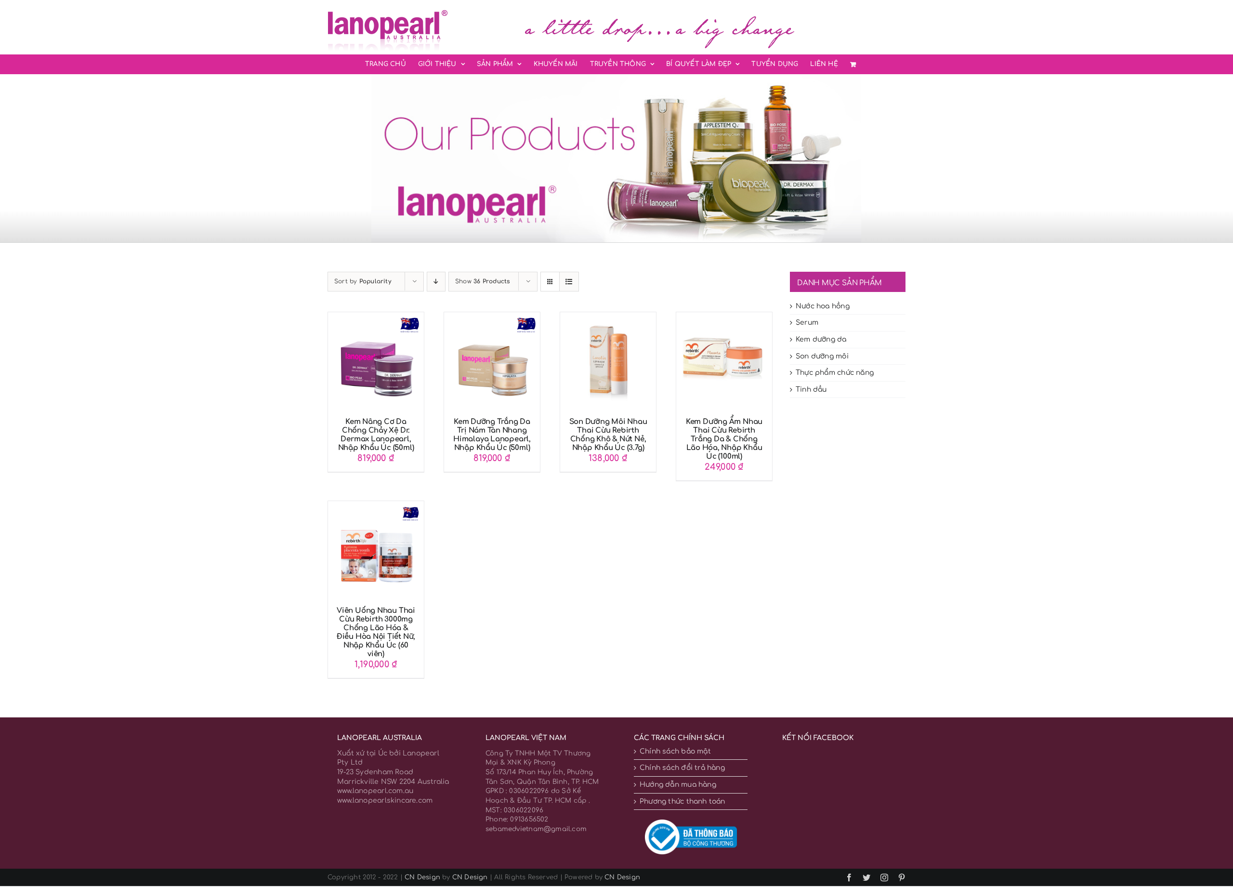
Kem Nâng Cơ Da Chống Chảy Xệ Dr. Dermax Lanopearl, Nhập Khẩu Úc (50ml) (376, 435)
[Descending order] (436, 281)
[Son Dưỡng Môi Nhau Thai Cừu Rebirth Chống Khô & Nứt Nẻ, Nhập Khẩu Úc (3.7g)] (608, 316)
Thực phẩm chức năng (835, 372)
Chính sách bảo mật (675, 751)
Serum (807, 322)
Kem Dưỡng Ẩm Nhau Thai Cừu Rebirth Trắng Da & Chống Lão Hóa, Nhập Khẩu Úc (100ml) (724, 439)
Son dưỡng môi (822, 356)
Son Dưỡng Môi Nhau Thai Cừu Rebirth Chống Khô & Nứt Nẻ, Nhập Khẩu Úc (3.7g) (608, 435)
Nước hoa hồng (823, 306)
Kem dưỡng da (821, 339)
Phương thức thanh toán (682, 801)
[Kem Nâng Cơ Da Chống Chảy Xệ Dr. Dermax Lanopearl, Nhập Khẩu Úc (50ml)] (376, 316)
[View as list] (569, 281)
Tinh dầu (811, 389)
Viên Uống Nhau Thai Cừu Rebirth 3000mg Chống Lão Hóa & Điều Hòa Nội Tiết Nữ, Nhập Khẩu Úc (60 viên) (376, 632)
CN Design (422, 877)
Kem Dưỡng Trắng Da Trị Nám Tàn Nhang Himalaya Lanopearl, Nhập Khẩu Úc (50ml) (492, 435)
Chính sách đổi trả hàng (682, 767)
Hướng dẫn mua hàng (678, 784)
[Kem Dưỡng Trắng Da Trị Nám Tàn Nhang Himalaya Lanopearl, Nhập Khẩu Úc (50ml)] (492, 316)
